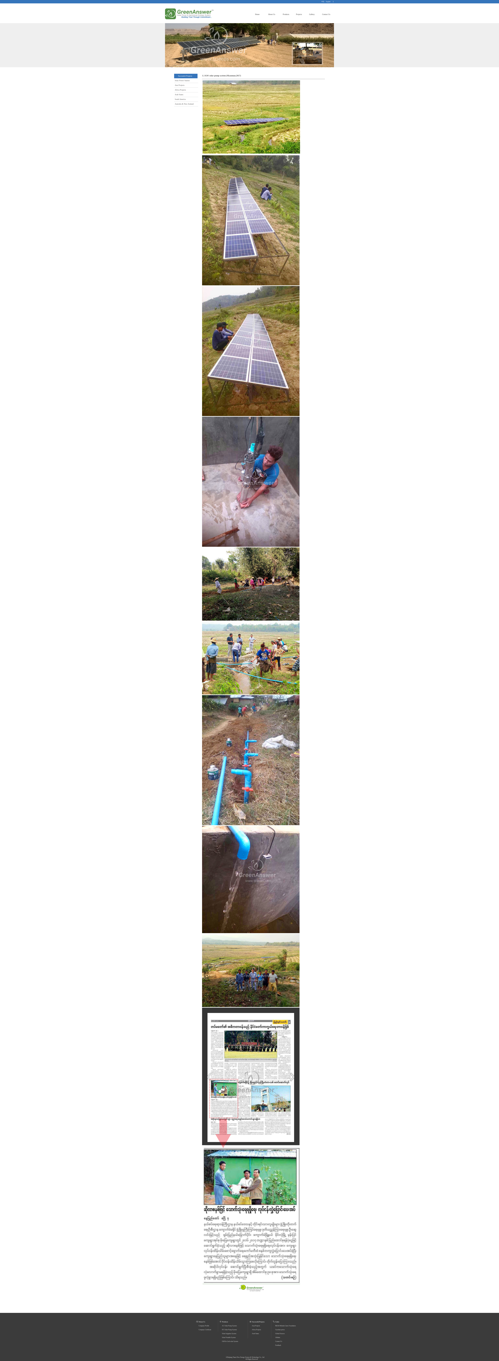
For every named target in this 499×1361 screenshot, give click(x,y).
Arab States (179, 95)
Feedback (278, 1345)
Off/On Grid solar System (230, 1341)
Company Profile (204, 1326)
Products (286, 14)
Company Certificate (205, 1330)
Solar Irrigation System (229, 1333)
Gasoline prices (280, 1330)
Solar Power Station (182, 81)
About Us (271, 14)
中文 (322, 1)
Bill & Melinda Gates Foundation (285, 1326)
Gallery (312, 14)
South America (180, 99)
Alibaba (277, 1337)
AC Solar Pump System (229, 1326)
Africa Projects (180, 90)
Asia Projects (179, 85)
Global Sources (280, 1333)
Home (257, 14)
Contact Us (326, 14)
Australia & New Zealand (184, 104)
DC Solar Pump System (229, 1330)
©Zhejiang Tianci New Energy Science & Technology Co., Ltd (245, 1357)
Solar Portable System (229, 1337)
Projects (299, 14)
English (328, 1)
